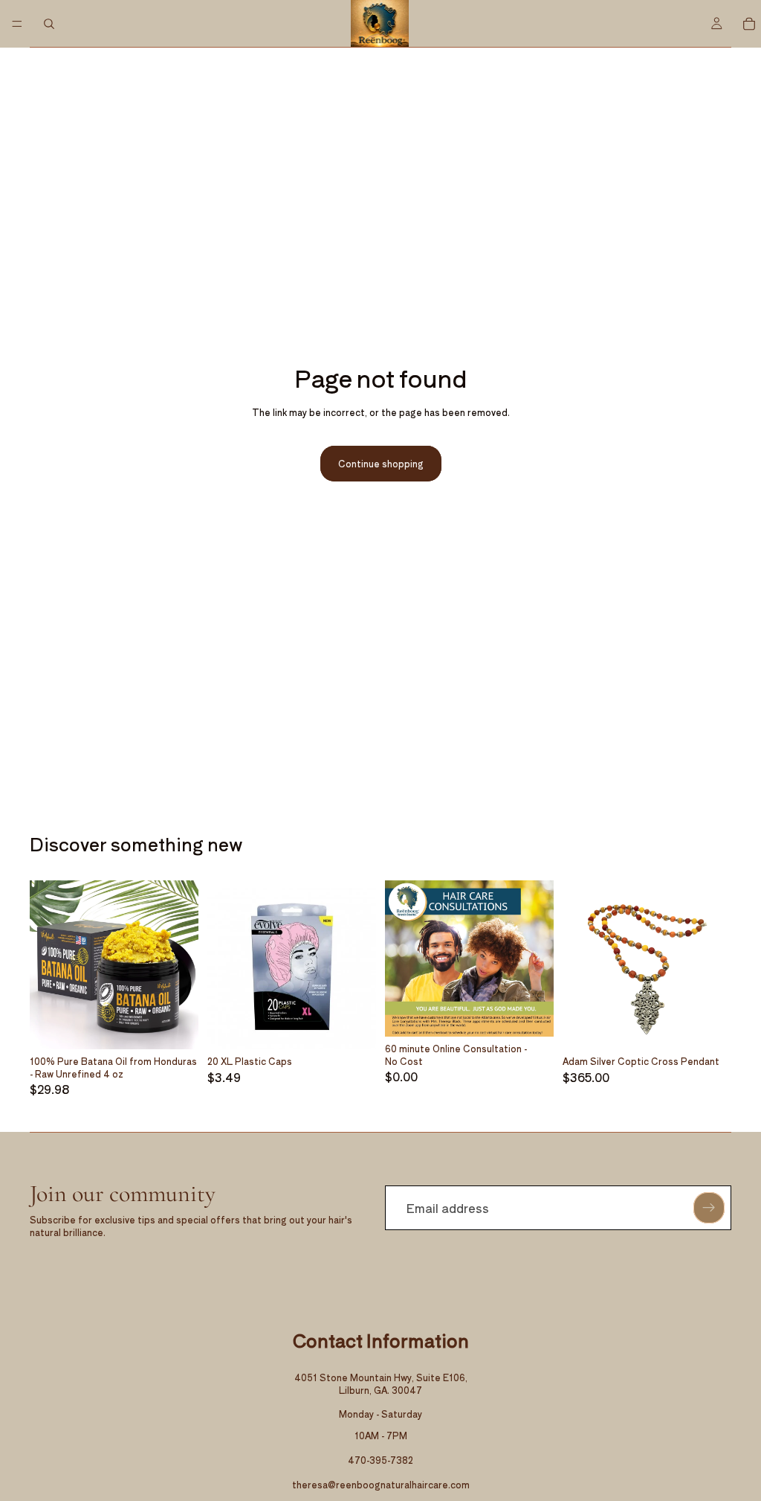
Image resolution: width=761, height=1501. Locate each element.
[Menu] (17, 24)
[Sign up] (709, 1207)
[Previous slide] (46, 964)
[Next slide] (182, 964)
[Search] (49, 23)
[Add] (175, 1026)
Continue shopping (381, 463)
